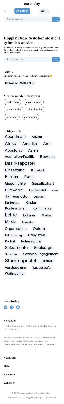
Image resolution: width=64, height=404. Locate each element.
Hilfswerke (14, 190)
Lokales (29, 215)
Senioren (11, 254)
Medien (47, 215)
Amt (47, 144)
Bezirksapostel (20, 163)
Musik (10, 222)
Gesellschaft (43, 184)
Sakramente (16, 248)
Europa (11, 177)
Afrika (10, 144)
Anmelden (22, 11)
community (30, 117)
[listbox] (44, 11)
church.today (35, 109)
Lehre (11, 215)
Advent (37, 137)
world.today (12, 102)
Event (29, 177)
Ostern (39, 229)
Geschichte (15, 184)
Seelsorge (43, 248)
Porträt (10, 241)
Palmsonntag (13, 235)
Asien (33, 150)
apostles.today (34, 102)
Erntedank (38, 170)
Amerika (29, 144)
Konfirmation (42, 208)
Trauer (47, 261)
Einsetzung (15, 170)
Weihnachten (15, 273)
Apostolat (13, 151)
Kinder (31, 203)
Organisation (16, 229)
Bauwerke (47, 157)
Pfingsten (36, 235)
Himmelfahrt (37, 190)
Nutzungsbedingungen (33, 398)
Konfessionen (15, 208)
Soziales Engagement (40, 254)
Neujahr (27, 222)
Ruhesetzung (31, 241)
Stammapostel (20, 261)
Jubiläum (39, 197)
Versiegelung (15, 268)
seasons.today (13, 109)
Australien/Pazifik (19, 157)
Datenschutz (14, 398)
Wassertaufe (41, 267)
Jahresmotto (16, 196)
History (55, 191)
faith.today (12, 117)
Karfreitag (12, 203)
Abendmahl (15, 137)
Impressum (51, 398)
